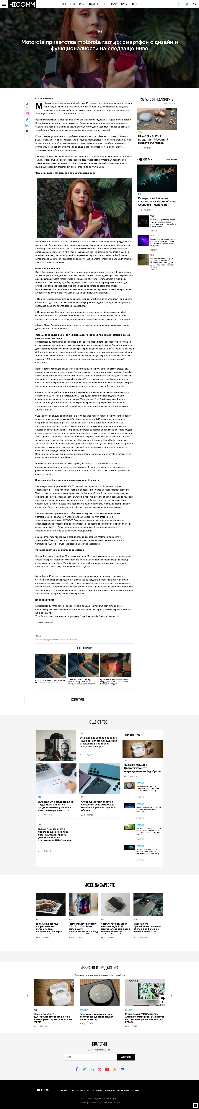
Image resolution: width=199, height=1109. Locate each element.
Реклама (99, 1090)
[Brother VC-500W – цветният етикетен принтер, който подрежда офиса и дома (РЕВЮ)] (147, 994)
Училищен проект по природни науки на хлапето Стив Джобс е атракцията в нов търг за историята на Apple (99, 742)
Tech (64, 4)
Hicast (134, 4)
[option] (157, 224)
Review (124, 4)
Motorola (38, 640)
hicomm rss (115, 1069)
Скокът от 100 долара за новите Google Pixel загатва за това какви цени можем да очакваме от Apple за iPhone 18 (115, 929)
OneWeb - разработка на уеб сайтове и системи (99, 1103)
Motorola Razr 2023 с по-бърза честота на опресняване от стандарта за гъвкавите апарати (81, 682)
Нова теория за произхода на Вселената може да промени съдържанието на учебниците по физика (162, 244)
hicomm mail (122, 1069)
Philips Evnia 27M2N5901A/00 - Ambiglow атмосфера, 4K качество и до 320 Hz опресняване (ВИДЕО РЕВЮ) (99, 1018)
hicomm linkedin (92, 1069)
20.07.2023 (99, 59)
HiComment (93, 4)
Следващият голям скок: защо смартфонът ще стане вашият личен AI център (147, 788)
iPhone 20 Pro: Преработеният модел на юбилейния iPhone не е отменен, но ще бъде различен (147, 929)
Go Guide (135, 1090)
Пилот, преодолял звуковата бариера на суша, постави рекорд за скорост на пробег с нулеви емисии (163, 224)
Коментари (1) (79, 699)
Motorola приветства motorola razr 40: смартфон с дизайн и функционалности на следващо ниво (99, 45)
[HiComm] (22, 4)
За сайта (64, 1090)
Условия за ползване (85, 1090)
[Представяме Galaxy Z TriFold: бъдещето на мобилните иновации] (129, 806)
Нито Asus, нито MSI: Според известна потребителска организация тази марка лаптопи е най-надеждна (49, 929)
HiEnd (72, 4)
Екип (72, 1090)
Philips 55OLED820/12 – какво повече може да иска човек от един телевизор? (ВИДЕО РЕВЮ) (148, 831)
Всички (172, 103)
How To (114, 4)
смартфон (47, 640)
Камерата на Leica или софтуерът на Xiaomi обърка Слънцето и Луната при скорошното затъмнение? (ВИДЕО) (157, 206)
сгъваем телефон (71, 640)
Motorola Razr (57, 640)
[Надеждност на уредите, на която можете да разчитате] (157, 120)
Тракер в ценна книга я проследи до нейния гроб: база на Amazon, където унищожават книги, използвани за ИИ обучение (54, 835)
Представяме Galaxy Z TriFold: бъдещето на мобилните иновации (148, 809)
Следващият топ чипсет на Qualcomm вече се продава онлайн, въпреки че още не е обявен (98, 806)
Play (104, 4)
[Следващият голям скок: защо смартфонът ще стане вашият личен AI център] (129, 786)
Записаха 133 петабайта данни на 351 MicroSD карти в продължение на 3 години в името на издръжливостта (56, 806)
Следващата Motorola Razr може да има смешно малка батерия (50, 681)
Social (81, 4)
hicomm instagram (99, 1069)
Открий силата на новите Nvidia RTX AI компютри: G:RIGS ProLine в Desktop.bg (147, 851)
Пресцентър (110, 1090)
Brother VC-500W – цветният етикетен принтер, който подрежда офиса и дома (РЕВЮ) (143, 1017)
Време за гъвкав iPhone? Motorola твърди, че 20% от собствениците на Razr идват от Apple (115, 682)
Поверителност (123, 1090)
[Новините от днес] (179, 4)
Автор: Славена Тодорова (44, 98)
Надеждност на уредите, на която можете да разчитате (157, 139)
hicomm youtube (107, 1069)
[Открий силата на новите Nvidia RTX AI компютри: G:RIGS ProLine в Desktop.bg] (129, 847)
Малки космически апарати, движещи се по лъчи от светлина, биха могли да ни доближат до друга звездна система (162, 264)
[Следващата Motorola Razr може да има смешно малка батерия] (50, 666)
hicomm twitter (84, 1069)
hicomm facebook (77, 1069)
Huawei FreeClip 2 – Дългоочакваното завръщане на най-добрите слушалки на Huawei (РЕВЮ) (142, 769)
